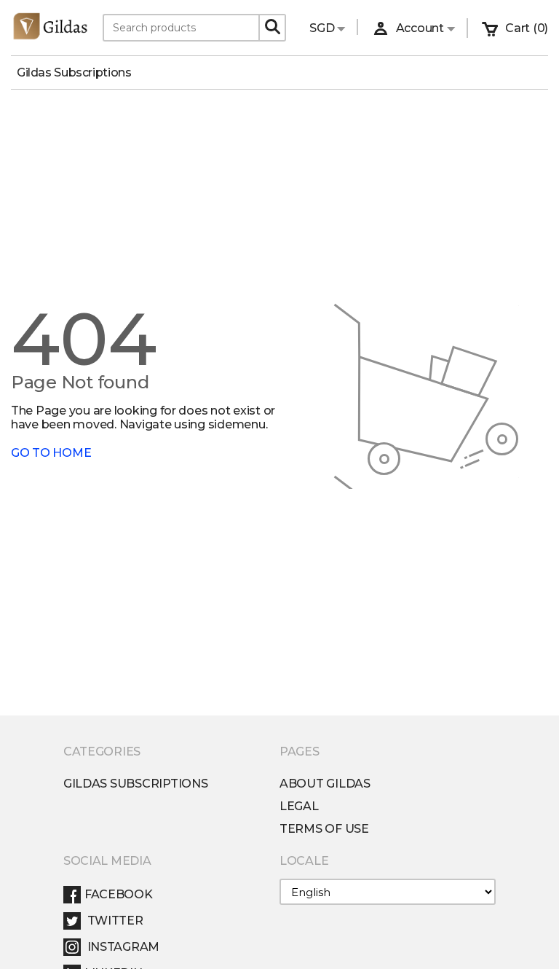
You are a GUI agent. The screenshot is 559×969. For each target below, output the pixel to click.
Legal (299, 806)
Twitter (113, 920)
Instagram (121, 947)
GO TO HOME (51, 453)
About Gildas (325, 783)
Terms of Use (324, 829)
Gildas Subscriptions (80, 72)
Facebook (118, 894)
